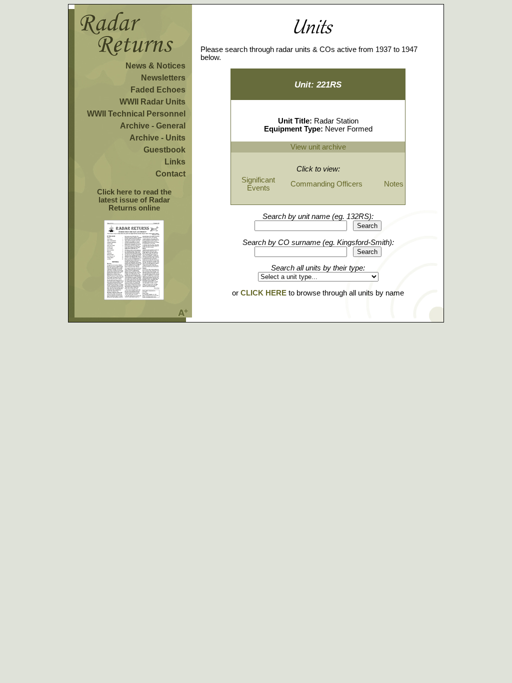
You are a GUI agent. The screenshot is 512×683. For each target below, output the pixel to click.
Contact (171, 174)
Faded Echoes (158, 90)
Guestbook (165, 150)
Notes (394, 184)
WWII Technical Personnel (136, 114)
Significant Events (258, 184)
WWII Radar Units (153, 102)
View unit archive (318, 147)
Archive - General (153, 126)
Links (175, 162)
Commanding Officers (326, 184)
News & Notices (156, 66)
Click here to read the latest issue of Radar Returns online (134, 200)
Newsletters (163, 78)
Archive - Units (158, 138)
